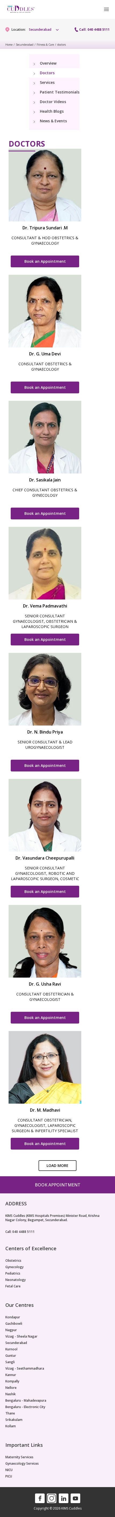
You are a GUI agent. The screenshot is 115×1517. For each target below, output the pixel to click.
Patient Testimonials (59, 92)
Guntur (10, 1356)
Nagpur (11, 1330)
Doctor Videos (53, 101)
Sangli (10, 1362)
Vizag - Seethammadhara (24, 1368)
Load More (57, 1165)
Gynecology (14, 1267)
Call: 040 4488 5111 (94, 30)
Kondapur (12, 1317)
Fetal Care (13, 1286)
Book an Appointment (45, 261)
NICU (9, 1470)
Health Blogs (52, 111)
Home (9, 44)
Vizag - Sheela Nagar (21, 1336)
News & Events (53, 120)
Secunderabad (24, 44)
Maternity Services (19, 1457)
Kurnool (11, 1349)
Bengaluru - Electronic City (25, 1407)
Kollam (10, 1426)
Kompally (12, 1381)
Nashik (10, 1394)
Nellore (11, 1388)
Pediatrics (12, 1273)
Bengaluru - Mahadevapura (25, 1400)
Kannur (10, 1375)
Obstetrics (13, 1261)
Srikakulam (13, 1420)
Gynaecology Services (22, 1463)
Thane (10, 1413)
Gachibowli (13, 1324)
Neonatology (15, 1280)
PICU (8, 1476)
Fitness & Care (45, 44)
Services (47, 82)
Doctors (47, 72)
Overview (48, 63)
